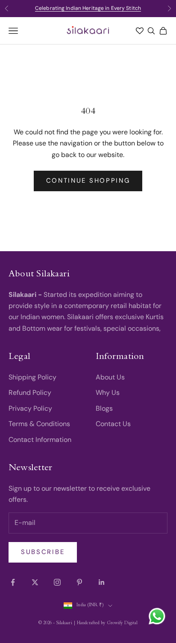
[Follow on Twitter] (35, 582)
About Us (110, 377)
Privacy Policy (30, 408)
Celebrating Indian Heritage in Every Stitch (88, 8)
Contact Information (40, 439)
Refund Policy (30, 392)
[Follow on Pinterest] (79, 582)
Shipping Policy (32, 377)
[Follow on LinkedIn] (101, 582)
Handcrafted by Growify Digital (107, 623)
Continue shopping (88, 180)
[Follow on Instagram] (57, 582)
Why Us (108, 392)
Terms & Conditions (39, 423)
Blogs (104, 408)
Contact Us (113, 423)
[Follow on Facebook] (13, 582)
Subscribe (43, 552)
